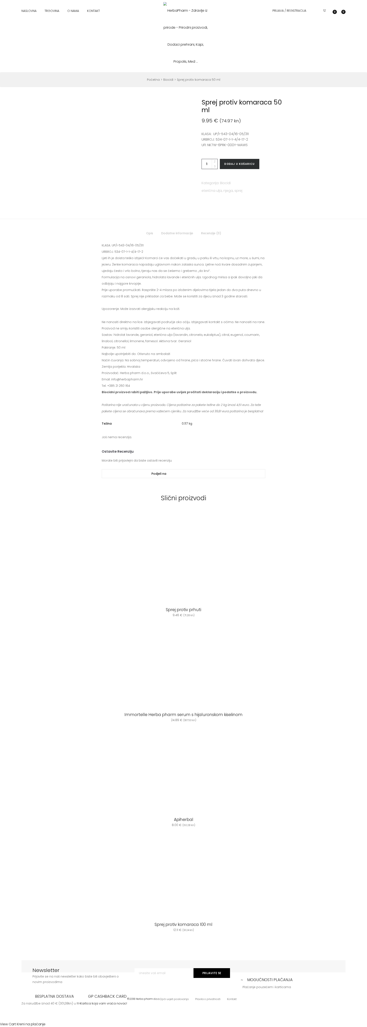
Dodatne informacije (177, 233)
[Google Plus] (202, 473)
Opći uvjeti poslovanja (174, 999)
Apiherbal (183, 819)
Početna (153, 80)
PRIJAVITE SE (211, 973)
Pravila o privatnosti (207, 999)
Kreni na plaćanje (31, 1024)
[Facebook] (189, 473)
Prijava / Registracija (289, 10)
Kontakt (93, 11)
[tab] (149, 234)
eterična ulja (212, 190)
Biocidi (168, 80)
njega (228, 190)
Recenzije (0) (211, 233)
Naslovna (29, 11)
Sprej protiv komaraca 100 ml (183, 924)
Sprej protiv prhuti (183, 610)
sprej (238, 190)
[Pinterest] (214, 473)
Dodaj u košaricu (239, 164)
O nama (73, 11)
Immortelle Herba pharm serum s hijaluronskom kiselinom (183, 715)
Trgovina (52, 11)
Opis (149, 233)
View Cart (8, 1024)
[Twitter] (177, 473)
